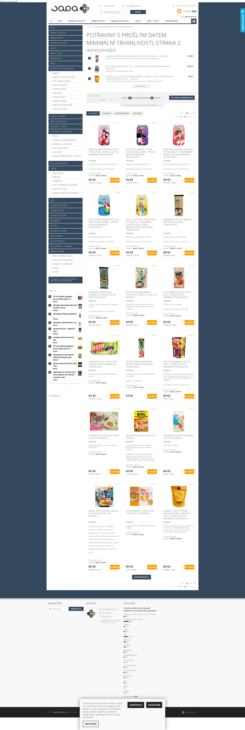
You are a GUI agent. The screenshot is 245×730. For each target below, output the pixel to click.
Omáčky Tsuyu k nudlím (64, 77)
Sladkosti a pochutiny (61, 131)
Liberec (127, 624)
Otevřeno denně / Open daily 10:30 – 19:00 (111, 621)
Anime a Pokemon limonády (66, 193)
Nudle (56, 268)
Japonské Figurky (58, 231)
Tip (112, 100)
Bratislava (127, 650)
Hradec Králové (130, 670)
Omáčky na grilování (63, 105)
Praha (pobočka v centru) (134, 619)
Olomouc (127, 645)
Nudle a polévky (58, 116)
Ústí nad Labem (130, 665)
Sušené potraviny (58, 205)
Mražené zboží (57, 251)
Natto (55, 272)
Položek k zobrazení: (182, 98)
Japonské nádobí (58, 215)
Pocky (55, 136)
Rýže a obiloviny (58, 121)
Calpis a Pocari (60, 189)
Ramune (56, 177)
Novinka (103, 100)
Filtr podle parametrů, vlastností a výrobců (140, 105)
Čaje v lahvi (58, 173)
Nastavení (90, 723)
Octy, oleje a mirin (61, 81)
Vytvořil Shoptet (191, 712)
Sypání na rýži (59, 89)
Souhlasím (154, 705)
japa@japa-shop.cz (109, 609)
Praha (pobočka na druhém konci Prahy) (139, 614)
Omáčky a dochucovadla (62, 68)
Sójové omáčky (60, 101)
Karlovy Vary (128, 660)
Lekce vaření (56, 236)
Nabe (52, 63)
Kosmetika (55, 220)
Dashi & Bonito (60, 85)
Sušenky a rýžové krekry (64, 140)
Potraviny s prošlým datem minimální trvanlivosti (63, 280)
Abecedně (137, 113)
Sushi (138, 21)
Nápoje (53, 168)
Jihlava (126, 686)
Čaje (52, 200)
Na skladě (95, 96)
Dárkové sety (98, 21)
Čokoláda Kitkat (60, 148)
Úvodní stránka (51, 21)
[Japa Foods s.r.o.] (70, 9)
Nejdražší (106, 113)
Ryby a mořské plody (62, 256)
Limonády (57, 181)
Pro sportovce (57, 241)
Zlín (125, 681)
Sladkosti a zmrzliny (63, 264)
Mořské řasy (171, 21)
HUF (190, 17)
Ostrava (127, 640)
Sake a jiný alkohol (59, 163)
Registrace (192, 6)
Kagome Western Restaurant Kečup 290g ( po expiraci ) (137, 56)
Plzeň (126, 629)
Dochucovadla (60, 109)
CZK (182, 16)
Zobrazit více (140, 86)
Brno (126, 635)
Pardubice (128, 675)
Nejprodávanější (122, 113)
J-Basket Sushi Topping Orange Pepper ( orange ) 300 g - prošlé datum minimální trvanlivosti (139, 77)
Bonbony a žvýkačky (62, 144)
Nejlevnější (93, 113)
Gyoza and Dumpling (63, 260)
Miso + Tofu (153, 21)
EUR (186, 17)
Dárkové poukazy (120, 21)
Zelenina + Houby (58, 126)
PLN (194, 17)
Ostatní (54, 226)
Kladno (126, 691)
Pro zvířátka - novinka (61, 246)
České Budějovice (130, 655)
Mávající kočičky (76, 21)
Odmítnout (135, 705)
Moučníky (57, 152)
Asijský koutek (57, 210)
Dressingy (57, 93)
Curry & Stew (59, 97)
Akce (60, 21)
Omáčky (56, 73)
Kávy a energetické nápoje (65, 185)
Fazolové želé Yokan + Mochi (67, 156)
